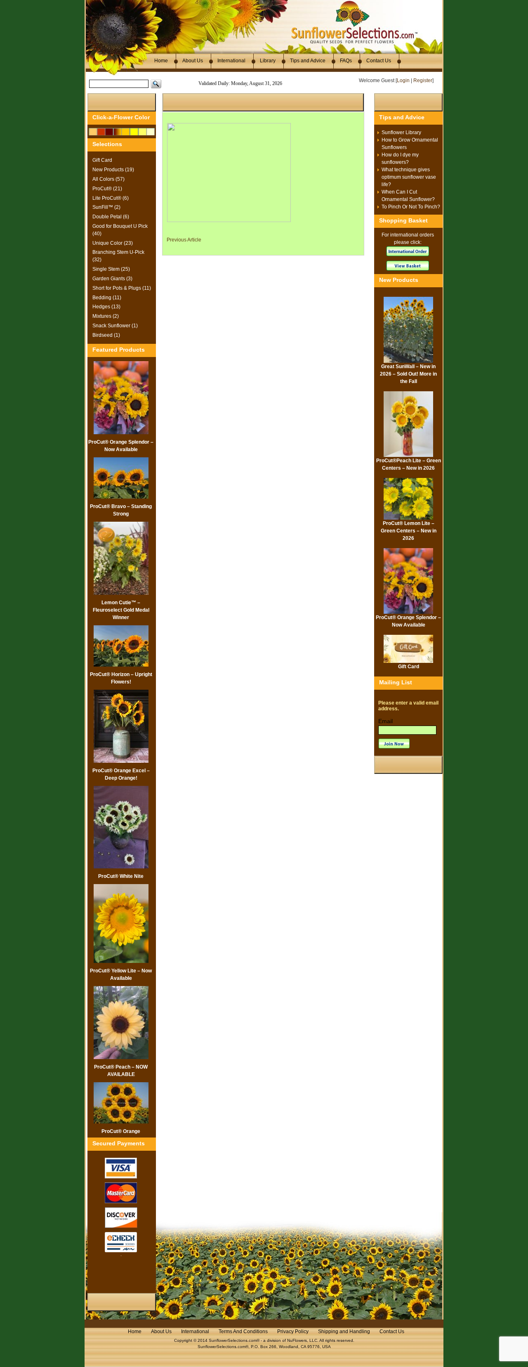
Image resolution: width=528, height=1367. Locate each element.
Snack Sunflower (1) (115, 326)
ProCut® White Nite (121, 876)
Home (161, 61)
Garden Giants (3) (112, 278)
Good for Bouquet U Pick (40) (120, 230)
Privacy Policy (293, 1331)
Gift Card (102, 160)
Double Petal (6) (110, 217)
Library (268, 61)
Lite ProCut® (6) (110, 198)
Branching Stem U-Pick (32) (118, 256)
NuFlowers (297, 1340)
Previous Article (184, 240)
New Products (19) (113, 170)
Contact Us (378, 61)
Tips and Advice (307, 61)
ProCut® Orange (120, 1131)
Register (422, 80)
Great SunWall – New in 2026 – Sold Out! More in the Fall (408, 374)
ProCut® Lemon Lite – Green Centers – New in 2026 (408, 530)
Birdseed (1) (106, 335)
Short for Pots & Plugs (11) (121, 288)
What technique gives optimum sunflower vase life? (409, 177)
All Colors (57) (108, 179)
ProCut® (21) (107, 189)
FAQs (346, 61)
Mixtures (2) (105, 316)
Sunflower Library (401, 132)
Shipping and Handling (344, 1331)
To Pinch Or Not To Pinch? (411, 207)
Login (403, 80)
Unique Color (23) (112, 243)
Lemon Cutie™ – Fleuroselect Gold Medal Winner (121, 610)
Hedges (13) (106, 307)
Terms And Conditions (243, 1331)
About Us (192, 61)
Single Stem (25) (111, 269)
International (231, 61)
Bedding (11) (106, 297)
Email (385, 721)
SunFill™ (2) (106, 207)
